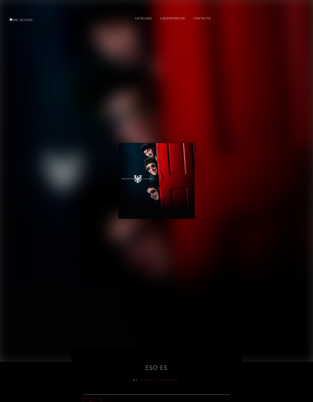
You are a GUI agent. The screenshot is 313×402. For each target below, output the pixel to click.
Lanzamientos (172, 18)
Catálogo (143, 18)
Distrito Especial (160, 380)
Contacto (202, 18)
